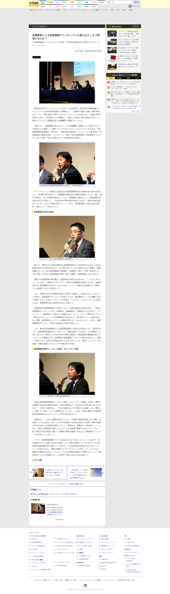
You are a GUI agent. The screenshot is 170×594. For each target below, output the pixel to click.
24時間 (119, 78)
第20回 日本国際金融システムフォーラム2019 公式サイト (55, 494)
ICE (125, 536)
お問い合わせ (58, 580)
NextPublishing (61, 565)
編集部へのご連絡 (70, 580)
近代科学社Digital (84, 565)
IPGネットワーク (129, 556)
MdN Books (104, 559)
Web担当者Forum (36, 542)
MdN (100, 556)
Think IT (33, 539)
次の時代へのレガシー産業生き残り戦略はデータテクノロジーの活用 (54, 472)
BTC (112, 10)
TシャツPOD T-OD (85, 546)
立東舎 (81, 549)
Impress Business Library (65, 546)
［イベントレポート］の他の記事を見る (67, 484)
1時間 (111, 78)
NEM (130, 10)
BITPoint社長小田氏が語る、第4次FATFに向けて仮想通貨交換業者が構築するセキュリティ (54, 512)
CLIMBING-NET (84, 559)
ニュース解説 (95, 10)
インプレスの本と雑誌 (36, 560)
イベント (73, 10)
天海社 (129, 539)
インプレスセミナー (63, 549)
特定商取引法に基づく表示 (126, 580)
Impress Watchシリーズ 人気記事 (124, 75)
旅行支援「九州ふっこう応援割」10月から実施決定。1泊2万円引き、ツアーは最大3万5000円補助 (125, 94)
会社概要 (98, 580)
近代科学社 (80, 562)
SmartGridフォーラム (63, 539)
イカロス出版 (103, 536)
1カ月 (137, 78)
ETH (118, 10)
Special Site (116, 26)
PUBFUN (127, 549)
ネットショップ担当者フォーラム (67, 542)
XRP (124, 10)
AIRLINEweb (105, 539)
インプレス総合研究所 (38, 546)
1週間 (128, 78)
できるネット (35, 566)
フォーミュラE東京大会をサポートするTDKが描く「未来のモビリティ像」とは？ (128, 33)
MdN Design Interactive (108, 562)
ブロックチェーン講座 (53, 10)
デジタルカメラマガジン (38, 562)
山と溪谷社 (80, 553)
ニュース (105, 10)
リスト (43, 57)
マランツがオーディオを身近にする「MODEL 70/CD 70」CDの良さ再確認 (128, 42)
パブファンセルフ (132, 552)
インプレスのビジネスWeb (37, 536)
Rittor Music (81, 536)
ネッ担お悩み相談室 (37, 556)
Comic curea (131, 542)
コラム (65, 10)
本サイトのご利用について (43, 580)
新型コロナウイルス (36, 10)
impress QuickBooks (133, 546)
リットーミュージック (86, 539)
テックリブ (102, 566)
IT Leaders (34, 549)
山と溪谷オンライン (85, 556)
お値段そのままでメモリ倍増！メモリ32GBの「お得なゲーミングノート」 (128, 58)
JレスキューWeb (106, 549)
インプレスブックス (63, 562)
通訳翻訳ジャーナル (107, 546)
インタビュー (83, 10)
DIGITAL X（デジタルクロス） (66, 553)
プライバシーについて (86, 580)
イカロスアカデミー (107, 553)
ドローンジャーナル (37, 553)
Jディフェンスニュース (108, 542)
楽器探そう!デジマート (86, 542)
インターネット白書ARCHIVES (41, 569)
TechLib (103, 569)
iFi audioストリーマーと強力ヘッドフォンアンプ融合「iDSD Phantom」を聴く (128, 50)
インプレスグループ (109, 580)
